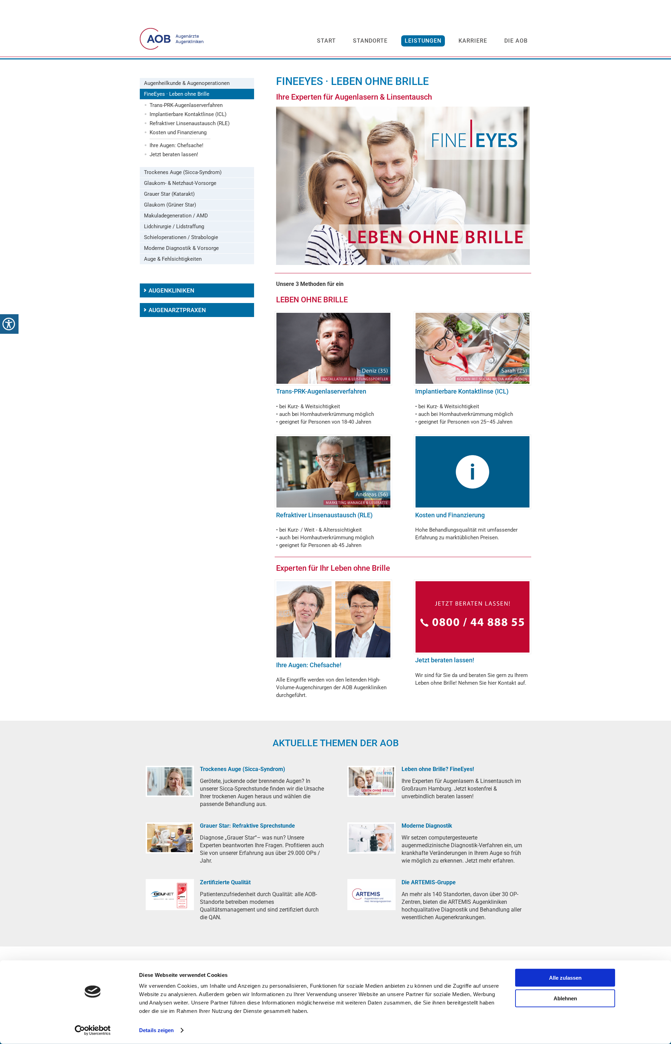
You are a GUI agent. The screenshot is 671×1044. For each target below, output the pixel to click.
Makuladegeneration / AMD (176, 216)
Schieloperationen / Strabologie (181, 237)
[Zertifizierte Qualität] (169, 894)
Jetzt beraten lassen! (174, 154)
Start (326, 40)
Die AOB (516, 40)
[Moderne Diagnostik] (371, 838)
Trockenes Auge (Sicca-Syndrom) (183, 172)
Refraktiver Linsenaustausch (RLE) (190, 123)
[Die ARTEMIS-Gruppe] (371, 894)
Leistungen (423, 40)
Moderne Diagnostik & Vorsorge (181, 248)
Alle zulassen (565, 978)
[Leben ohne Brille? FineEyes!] (371, 781)
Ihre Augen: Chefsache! (176, 145)
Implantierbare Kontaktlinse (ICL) (188, 114)
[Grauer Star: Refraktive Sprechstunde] (169, 838)
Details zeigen (156, 1030)
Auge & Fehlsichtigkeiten (173, 259)
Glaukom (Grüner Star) (170, 205)
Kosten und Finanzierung (178, 132)
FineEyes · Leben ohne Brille (176, 94)
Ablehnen (565, 998)
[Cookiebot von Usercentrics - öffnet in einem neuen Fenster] (92, 1030)
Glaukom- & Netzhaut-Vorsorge (180, 183)
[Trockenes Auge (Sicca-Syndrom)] (169, 781)
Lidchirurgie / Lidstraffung (174, 226)
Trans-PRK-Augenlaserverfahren (186, 105)
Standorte (370, 40)
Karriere (473, 40)
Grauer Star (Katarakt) (169, 194)
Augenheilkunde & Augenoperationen (187, 83)
